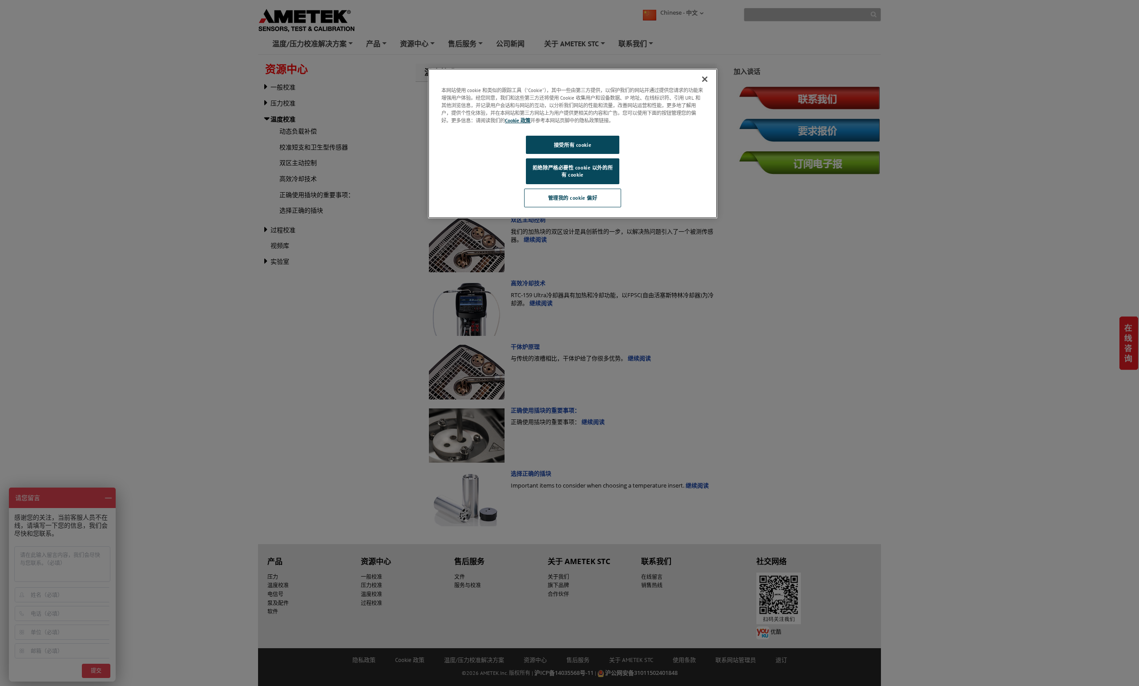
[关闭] (705, 79)
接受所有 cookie (572, 144)
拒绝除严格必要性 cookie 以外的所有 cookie (573, 171)
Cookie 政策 (517, 120)
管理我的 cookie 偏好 (573, 197)
